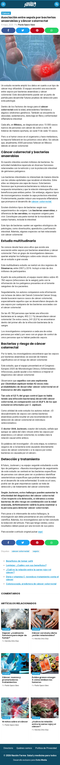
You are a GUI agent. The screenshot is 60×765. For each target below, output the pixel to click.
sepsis (36, 551)
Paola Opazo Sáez (26, 25)
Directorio (8, 748)
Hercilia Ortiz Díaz (12, 641)
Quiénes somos (24, 748)
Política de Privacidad (46, 748)
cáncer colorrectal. (41, 201)
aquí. (40, 531)
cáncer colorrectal (20, 551)
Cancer (6, 13)
